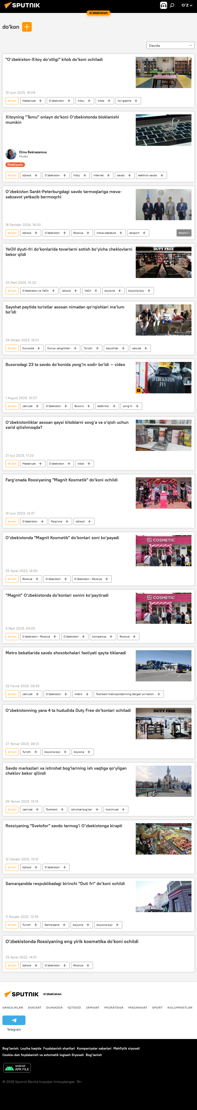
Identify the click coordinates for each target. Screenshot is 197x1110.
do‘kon (10, 26)
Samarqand (51, 925)
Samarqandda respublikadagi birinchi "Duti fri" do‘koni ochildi (65, 883)
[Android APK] (17, 1068)
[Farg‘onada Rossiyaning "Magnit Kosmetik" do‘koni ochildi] (163, 492)
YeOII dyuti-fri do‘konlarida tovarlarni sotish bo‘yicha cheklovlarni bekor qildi (69, 252)
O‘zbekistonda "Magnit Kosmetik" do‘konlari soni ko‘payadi (62, 537)
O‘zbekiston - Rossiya (88, 579)
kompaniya (99, 636)
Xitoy (81, 100)
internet (98, 175)
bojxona (110, 290)
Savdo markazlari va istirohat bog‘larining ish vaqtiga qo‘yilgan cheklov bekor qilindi (66, 771)
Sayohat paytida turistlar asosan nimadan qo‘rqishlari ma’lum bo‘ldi (65, 309)
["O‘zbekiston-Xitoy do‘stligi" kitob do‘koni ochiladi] (163, 72)
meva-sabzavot (106, 233)
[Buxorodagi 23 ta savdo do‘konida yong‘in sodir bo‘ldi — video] (163, 377)
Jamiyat (27, 406)
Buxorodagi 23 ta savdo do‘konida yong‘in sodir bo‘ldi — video (65, 364)
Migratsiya (113, 1007)
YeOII (87, 290)
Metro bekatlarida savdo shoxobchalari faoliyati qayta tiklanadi (66, 652)
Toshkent (51, 809)
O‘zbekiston (56, 100)
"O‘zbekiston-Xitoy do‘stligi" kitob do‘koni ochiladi (54, 59)
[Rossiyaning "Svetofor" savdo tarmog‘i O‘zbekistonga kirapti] (163, 838)
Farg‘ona (56, 521)
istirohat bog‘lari (81, 809)
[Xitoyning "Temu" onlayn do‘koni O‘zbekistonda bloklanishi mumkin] (163, 130)
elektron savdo (147, 175)
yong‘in (127, 406)
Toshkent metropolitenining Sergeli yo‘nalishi (125, 694)
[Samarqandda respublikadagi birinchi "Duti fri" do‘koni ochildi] (163, 896)
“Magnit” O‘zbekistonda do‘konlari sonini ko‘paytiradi (57, 595)
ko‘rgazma (124, 100)
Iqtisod (26, 175)
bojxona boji (136, 290)
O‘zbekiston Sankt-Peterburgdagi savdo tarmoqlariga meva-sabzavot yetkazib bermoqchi (64, 194)
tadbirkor (103, 406)
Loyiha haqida (30, 1048)
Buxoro (79, 406)
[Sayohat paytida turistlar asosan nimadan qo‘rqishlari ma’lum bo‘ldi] (163, 320)
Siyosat (34, 1007)
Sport (157, 1007)
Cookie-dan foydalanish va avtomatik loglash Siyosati (43, 1055)
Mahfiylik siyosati (126, 1048)
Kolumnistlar (179, 1007)
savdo (121, 175)
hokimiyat (112, 809)
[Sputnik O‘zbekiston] (23, 9)
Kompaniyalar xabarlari (94, 1048)
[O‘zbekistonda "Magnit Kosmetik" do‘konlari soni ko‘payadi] (163, 550)
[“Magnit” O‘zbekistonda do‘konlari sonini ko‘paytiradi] (163, 608)
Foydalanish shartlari (59, 1048)
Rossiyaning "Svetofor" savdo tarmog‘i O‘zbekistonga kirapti (64, 825)
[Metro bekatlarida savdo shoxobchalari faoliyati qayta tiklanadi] (163, 665)
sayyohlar (112, 348)
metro (78, 694)
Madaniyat (29, 100)
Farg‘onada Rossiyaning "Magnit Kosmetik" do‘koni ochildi (62, 480)
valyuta (136, 348)
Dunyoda (28, 348)
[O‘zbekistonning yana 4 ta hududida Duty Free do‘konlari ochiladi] (163, 723)
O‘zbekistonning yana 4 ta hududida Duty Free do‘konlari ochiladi (68, 710)
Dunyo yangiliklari (58, 348)
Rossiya (78, 233)
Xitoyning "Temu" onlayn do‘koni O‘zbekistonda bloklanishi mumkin (62, 119)
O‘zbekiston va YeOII (35, 290)
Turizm (88, 348)
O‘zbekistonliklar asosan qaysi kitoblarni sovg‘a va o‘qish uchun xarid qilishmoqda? (67, 425)
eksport (134, 233)
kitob (101, 100)
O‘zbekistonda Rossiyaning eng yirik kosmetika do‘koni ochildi (72, 941)
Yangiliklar (12, 1007)
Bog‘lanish (10, 1048)
